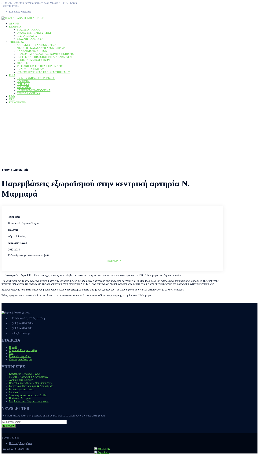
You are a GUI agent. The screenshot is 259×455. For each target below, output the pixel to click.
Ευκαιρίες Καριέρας (20, 11)
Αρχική (5, 142)
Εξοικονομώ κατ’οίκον (21, 389)
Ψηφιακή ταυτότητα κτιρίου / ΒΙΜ (27, 395)
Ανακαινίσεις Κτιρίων (21, 380)
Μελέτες (13, 392)
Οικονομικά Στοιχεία (20, 359)
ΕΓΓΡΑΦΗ (8, 425)
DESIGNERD (21, 449)
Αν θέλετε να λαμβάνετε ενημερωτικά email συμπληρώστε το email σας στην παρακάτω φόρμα (53, 415)
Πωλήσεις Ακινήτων (20, 398)
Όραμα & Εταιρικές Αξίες (23, 350)
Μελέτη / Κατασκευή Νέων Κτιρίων (28, 376)
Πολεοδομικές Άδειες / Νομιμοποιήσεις (31, 383)
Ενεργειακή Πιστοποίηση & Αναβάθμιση (31, 386)
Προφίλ (13, 347)
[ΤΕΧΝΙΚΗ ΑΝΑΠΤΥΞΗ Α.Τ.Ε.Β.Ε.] (23, 18)
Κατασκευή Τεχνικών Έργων (24, 373)
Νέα (11, 353)
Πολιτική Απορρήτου (20, 443)
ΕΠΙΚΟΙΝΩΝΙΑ (112, 261)
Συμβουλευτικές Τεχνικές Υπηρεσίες (29, 401)
